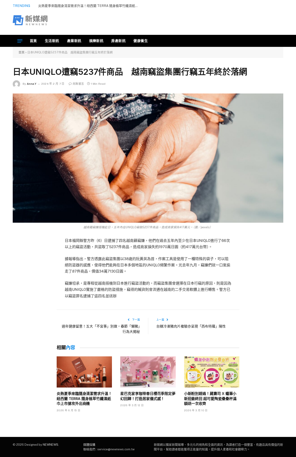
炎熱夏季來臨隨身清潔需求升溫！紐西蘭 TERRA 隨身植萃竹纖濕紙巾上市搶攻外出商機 (84, 398)
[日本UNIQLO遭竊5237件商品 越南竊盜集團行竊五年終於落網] (148, 158)
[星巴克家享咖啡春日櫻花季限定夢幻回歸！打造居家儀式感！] (148, 372)
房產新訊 (118, 41)
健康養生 (140, 41)
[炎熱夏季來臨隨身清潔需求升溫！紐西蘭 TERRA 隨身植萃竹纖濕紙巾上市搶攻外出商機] (84, 372)
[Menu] (19, 41)
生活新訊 (52, 41)
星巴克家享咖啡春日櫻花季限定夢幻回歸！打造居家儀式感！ (148, 396)
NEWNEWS (50, 444)
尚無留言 (78, 83)
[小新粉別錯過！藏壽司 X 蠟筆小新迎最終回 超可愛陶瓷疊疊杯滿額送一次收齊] (211, 372)
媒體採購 (89, 444)
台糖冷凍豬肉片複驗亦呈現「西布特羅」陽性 (191, 326)
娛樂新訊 (96, 41)
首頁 (33, 41)
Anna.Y (31, 83)
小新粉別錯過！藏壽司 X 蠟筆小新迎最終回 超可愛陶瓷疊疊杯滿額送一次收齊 (210, 398)
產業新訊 (74, 41)
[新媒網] (30, 20)
